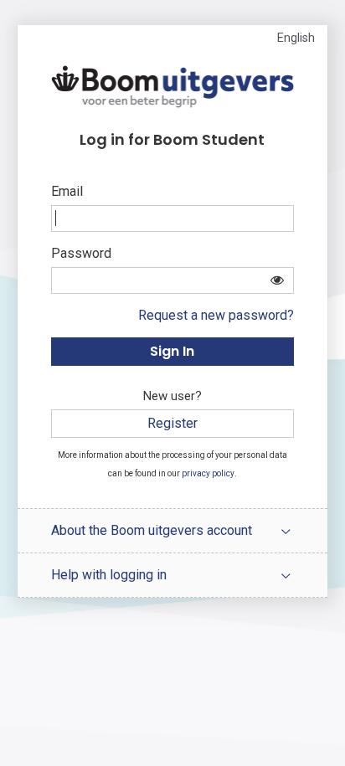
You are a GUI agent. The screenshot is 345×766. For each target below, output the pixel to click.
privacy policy (208, 473)
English (296, 38)
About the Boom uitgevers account (151, 530)
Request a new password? (216, 315)
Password (81, 253)
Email (67, 191)
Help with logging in (109, 575)
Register (172, 423)
